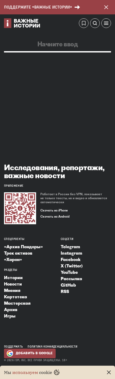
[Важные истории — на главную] (22, 24)
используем (25, 372)
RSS (65, 291)
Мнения (12, 290)
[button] (106, 24)
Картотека (15, 296)
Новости (13, 284)
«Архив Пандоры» (23, 246)
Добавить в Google (34, 353)
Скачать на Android (55, 216)
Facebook (70, 259)
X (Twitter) (72, 265)
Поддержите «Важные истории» (38, 7)
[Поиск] (95, 24)
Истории (13, 277)
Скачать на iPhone (54, 210)
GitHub (68, 285)
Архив (10, 309)
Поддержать (13, 346)
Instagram (71, 253)
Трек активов (18, 253)
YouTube (69, 272)
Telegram (70, 246)
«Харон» (13, 259)
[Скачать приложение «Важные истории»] (20, 208)
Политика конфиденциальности (52, 346)
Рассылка (71, 278)
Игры (10, 316)
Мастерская (17, 303)
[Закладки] (84, 24)
